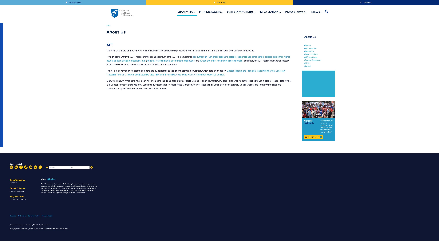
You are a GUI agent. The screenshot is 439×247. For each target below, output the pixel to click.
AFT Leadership (311, 48)
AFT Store (22, 216)
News (315, 12)
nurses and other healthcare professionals (221, 60)
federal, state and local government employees (171, 60)
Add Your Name (91, 167)
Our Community (240, 12)
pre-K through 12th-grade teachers (210, 56)
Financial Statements (313, 60)
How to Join (221, 2)
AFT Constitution (311, 57)
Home (108, 25)
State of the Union (311, 54)
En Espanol (368, 2)
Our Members (210, 12)
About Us (185, 12)
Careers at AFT (33, 216)
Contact (308, 66)
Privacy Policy (47, 216)
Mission (308, 45)
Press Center (295, 12)
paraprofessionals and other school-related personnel (256, 56)
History (307, 63)
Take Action (268, 12)
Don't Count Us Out (312, 137)
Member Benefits (75, 2)
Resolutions (309, 51)
